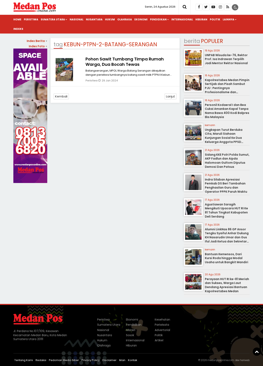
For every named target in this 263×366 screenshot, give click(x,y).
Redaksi (41, 360)
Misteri (130, 330)
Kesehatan (162, 319)
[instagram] (220, 7)
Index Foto (38, 46)
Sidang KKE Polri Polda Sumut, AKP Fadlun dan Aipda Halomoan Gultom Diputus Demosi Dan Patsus (227, 161)
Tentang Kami (23, 360)
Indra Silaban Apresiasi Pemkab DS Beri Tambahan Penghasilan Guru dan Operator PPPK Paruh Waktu (226, 185)
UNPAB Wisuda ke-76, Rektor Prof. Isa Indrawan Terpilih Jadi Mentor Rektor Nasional (226, 59)
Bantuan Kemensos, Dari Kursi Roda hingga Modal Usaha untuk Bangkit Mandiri (226, 258)
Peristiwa (31, 19)
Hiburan (201, 19)
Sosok (130, 335)
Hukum (110, 19)
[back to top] (257, 351)
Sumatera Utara (53, 19)
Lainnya (228, 19)
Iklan (122, 360)
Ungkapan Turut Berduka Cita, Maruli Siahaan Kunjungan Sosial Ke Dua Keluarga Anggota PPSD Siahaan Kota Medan (223, 138)
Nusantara (94, 19)
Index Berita (37, 41)
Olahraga (124, 19)
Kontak (132, 360)
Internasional (182, 19)
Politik (215, 19)
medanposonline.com (220, 360)
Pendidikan (158, 19)
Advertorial (162, 330)
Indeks (18, 29)
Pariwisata (162, 325)
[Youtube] (213, 7)
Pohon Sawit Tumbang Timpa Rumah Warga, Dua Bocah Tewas (124, 61)
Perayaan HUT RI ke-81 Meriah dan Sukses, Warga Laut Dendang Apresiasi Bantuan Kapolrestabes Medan (227, 285)
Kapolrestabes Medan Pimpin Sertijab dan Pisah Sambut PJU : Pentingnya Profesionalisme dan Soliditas (227, 88)
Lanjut (170, 96)
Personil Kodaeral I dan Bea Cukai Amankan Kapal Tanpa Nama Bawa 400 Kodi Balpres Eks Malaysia (227, 111)
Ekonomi (141, 19)
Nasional (76, 19)
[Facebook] (199, 7)
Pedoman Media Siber (64, 360)
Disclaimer (109, 360)
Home (17, 19)
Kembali (61, 96)
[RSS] (228, 7)
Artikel (159, 340)
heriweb (245, 360)
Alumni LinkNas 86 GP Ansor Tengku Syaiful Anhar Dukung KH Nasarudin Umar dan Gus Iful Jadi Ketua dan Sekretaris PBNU (227, 237)
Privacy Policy (91, 360)
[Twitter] (206, 7)
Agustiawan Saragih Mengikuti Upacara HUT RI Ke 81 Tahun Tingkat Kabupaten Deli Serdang (226, 210)
